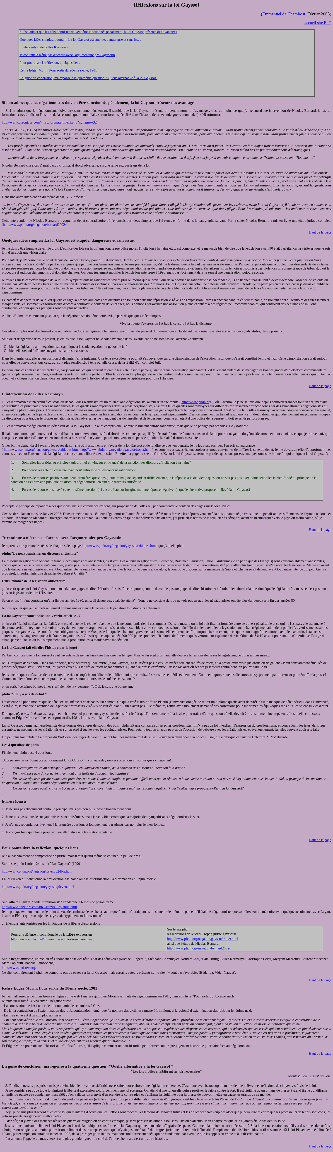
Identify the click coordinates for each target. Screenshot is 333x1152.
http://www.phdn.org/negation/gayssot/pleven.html (38, 887)
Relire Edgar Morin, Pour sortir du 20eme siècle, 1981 (58, 70)
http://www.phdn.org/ (196, 402)
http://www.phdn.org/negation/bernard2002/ (34, 225)
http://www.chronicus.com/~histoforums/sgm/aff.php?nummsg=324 (50, 122)
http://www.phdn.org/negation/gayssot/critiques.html (41, 449)
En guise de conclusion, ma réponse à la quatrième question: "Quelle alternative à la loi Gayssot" (88, 78)
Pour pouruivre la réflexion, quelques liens (49, 62)
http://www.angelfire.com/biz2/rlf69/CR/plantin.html (39, 907)
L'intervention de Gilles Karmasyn (44, 47)
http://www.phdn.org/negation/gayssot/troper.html (115, 449)
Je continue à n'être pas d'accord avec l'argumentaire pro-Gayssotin (67, 55)
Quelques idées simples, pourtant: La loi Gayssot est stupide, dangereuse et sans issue (80, 39)
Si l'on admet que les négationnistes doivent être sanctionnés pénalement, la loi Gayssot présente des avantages (98, 32)
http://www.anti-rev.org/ (19, 968)
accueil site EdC (317, 22)
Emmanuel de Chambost (283, 14)
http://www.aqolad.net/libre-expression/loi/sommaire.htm (51, 939)
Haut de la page (320, 232)
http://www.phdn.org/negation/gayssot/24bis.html (37, 871)
